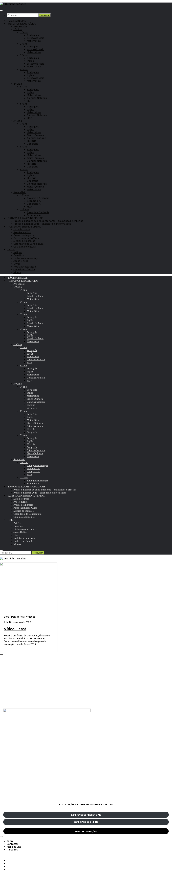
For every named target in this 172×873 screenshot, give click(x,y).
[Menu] (1, 10)
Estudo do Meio (35, 37)
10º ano (24, 195)
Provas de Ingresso (24, 235)
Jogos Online (20, 260)
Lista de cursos (21, 229)
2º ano (24, 43)
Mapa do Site (14, 846)
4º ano (24, 69)
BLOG (11, 249)
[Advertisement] (86, 681)
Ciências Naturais (37, 98)
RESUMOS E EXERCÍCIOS (21, 23)
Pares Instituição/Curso (26, 238)
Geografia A (33, 203)
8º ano (24, 146)
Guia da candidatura (24, 246)
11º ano (24, 209)
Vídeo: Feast (15, 629)
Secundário (19, 192)
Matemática (34, 40)
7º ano (24, 123)
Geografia (32, 143)
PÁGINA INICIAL (16, 20)
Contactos (12, 843)
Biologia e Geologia (38, 198)
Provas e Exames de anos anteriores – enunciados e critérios (48, 220)
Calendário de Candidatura (28, 243)
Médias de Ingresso (24, 240)
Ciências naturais (36, 138)
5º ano (24, 86)
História (31, 140)
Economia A (34, 200)
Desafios (18, 255)
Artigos (17, 252)
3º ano (24, 55)
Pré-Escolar (20, 26)
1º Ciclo (17, 29)
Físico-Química (35, 135)
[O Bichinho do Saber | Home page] (13, 4)
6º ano (24, 103)
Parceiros (12, 849)
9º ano (24, 169)
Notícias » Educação (24, 266)
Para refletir (18, 616)
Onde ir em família (24, 269)
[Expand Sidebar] (1, 654)
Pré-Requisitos (22, 232)
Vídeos (17, 272)
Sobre (10, 841)
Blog (6, 616)
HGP (29, 100)
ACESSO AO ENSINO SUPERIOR (25, 226)
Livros (16, 263)
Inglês (30, 60)
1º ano (24, 32)
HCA (29, 206)
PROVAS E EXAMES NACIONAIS (25, 218)
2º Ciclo (17, 83)
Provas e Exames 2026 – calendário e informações (42, 223)
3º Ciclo (17, 120)
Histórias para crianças (26, 258)
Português (33, 35)
